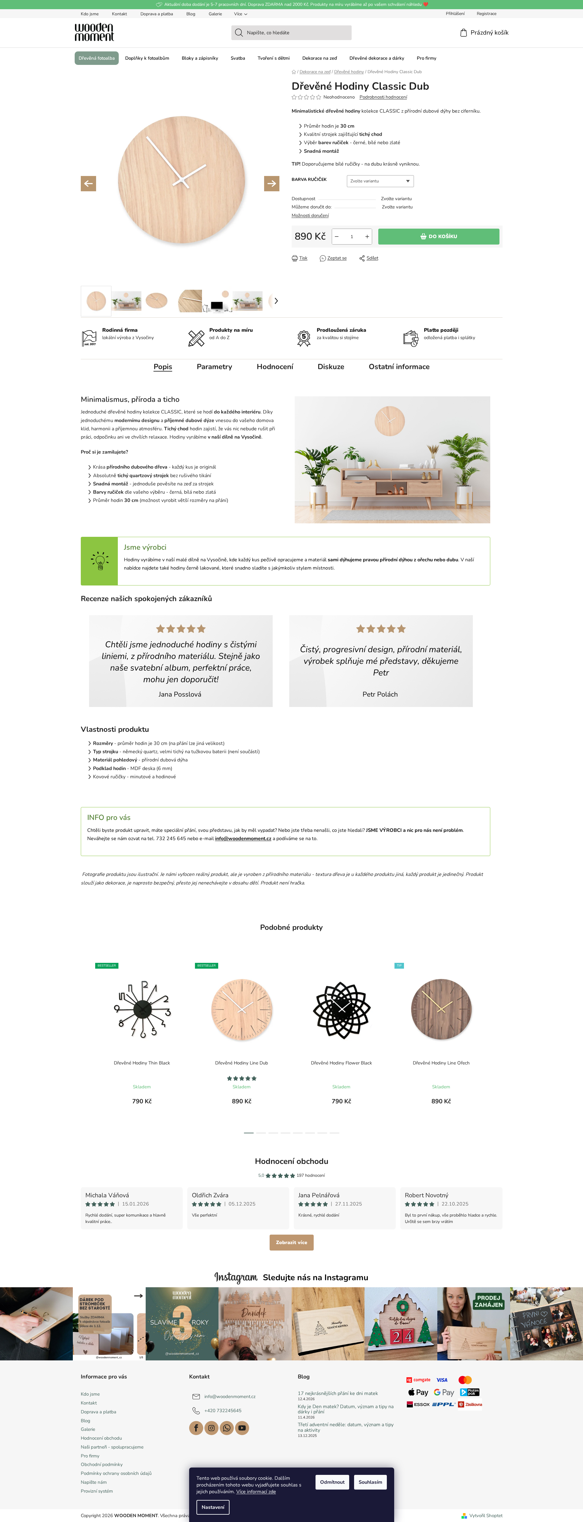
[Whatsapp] (227, 1428)
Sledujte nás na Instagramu (315, 1277)
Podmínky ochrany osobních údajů (116, 1473)
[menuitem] (97, 58)
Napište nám (94, 1482)
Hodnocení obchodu (291, 1161)
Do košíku (443, 236)
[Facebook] (196, 1428)
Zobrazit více (291, 1242)
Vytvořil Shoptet (486, 1516)
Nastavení (213, 1507)
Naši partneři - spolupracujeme (112, 1447)
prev (86, 1046)
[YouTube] (242, 1428)
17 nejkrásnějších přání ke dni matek (338, 1394)
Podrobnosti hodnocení (383, 97)
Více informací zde (256, 1491)
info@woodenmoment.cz (230, 1396)
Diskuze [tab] (331, 367)
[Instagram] (211, 1428)
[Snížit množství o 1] (336, 236)
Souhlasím (370, 1482)
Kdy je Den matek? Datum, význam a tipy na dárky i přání (346, 1409)
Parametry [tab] (214, 367)
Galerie (215, 14)
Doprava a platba (156, 14)
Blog (190, 14)
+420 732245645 (222, 1411)
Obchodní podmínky (102, 1464)
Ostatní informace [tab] (399, 367)
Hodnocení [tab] (275, 367)
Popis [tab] (163, 367)
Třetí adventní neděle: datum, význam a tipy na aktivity (346, 1427)
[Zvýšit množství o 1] (367, 236)
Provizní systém (97, 1491)
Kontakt (119, 14)
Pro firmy (90, 1456)
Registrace (486, 14)
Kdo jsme (90, 14)
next (498, 1046)
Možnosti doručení (310, 215)
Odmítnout (332, 1482)
